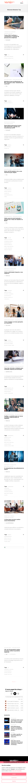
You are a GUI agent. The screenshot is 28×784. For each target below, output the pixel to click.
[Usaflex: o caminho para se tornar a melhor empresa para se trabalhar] (14, 404)
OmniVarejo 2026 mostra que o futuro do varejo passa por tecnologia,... (17, 721)
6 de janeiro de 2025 (8, 33)
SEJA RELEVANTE (8, 79)
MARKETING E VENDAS (9, 366)
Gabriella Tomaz (9, 371)
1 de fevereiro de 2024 (17, 216)
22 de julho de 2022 (16, 647)
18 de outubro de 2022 (8, 466)
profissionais (6, 493)
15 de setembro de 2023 (9, 270)
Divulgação (8, 39)
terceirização (10, 393)
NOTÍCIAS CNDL (7, 647)
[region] (14, 773)
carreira (9, 340)
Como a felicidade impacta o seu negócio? (13, 273)
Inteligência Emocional (8, 491)
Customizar (14, 777)
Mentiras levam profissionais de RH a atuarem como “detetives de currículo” (13, 82)
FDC (6, 86)
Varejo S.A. (8, 275)
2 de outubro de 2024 (8, 123)
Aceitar (14, 774)
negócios (5, 191)
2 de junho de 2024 (17, 169)
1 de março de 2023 (19, 414)
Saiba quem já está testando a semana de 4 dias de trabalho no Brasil (13, 219)
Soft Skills (10, 674)
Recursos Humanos (7, 102)
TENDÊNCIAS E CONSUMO (9, 31)
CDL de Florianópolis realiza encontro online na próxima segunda (12, 651)
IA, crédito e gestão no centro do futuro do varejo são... (16, 735)
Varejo (13, 345)
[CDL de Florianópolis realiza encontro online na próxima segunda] (14, 596)
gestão (5, 146)
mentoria (6, 672)
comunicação (6, 488)
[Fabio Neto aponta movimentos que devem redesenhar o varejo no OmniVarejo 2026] (6, 741)
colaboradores (10, 435)
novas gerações (10, 343)
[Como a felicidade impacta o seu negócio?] (14, 260)
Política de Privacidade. (17, 770)
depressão (6, 292)
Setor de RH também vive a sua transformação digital (13, 172)
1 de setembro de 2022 (8, 517)
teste (12, 58)
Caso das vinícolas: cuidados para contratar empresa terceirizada (13, 369)
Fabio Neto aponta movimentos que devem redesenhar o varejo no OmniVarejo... (17, 742)
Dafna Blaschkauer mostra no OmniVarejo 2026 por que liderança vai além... (16, 728)
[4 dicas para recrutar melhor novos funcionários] (14, 506)
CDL (6, 654)
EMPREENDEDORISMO (9, 319)
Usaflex (9, 445)
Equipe (10, 292)
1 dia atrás (12, 732)
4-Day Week (10, 239)
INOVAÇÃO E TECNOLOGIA (10, 268)
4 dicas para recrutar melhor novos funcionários (12, 520)
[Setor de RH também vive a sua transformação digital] (14, 160)
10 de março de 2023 (19, 366)
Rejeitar (14, 781)
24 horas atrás (13, 724)
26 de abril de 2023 (19, 319)
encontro (11, 669)
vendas (5, 196)
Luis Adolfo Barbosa (9, 522)
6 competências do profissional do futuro (14, 469)
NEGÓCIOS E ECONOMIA (9, 122)
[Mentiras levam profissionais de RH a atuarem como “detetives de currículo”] (14, 70)
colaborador (6, 241)
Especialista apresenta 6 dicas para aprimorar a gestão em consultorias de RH (12, 126)
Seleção (9, 58)
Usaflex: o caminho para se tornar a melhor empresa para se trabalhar (13, 417)
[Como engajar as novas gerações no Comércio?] (14, 310)
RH (8, 148)
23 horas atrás (13, 718)
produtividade (7, 246)
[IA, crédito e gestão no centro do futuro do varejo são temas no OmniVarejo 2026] (6, 734)
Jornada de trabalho (8, 244)
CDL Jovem (8, 325)
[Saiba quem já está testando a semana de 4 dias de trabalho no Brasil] (14, 208)
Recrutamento (6, 56)
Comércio (5, 437)
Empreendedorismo (7, 189)
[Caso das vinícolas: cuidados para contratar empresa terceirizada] (14, 357)
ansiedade (10, 290)
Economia (11, 241)
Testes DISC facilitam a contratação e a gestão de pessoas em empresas (11, 36)
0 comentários (12, 654)
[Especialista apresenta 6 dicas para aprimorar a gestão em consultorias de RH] (14, 113)
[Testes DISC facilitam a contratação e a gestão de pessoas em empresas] (14, 22)
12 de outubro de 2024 (17, 79)
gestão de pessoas (7, 295)
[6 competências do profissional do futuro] (14, 456)
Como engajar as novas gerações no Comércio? (13, 322)
